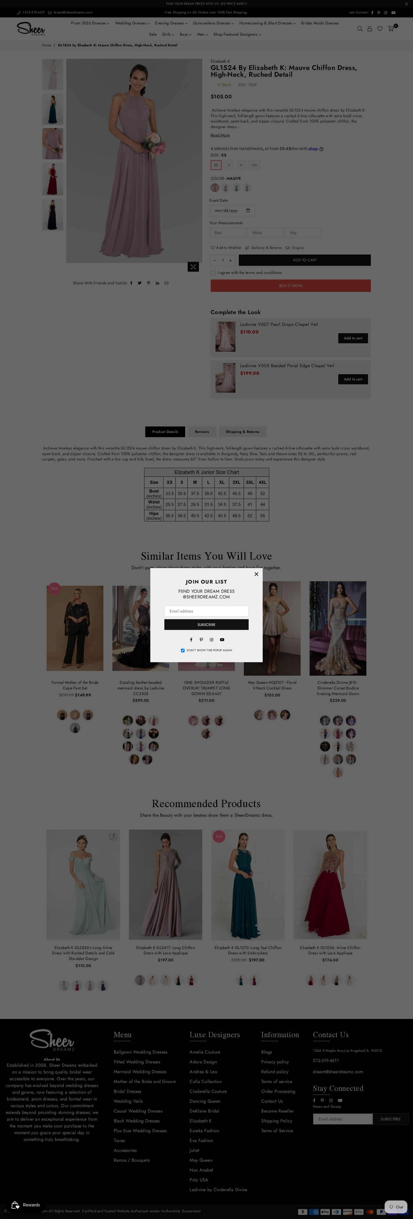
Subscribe (206, 624)
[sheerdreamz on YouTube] (221, 639)
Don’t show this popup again (209, 650)
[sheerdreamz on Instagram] (211, 639)
